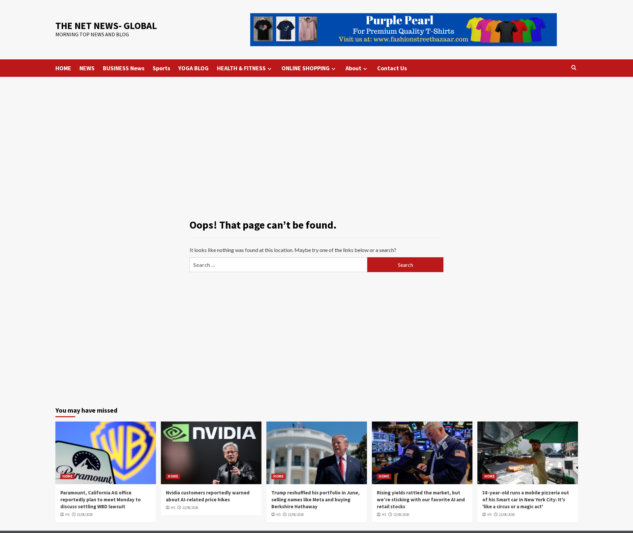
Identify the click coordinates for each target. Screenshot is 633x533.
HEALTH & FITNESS (241, 68)
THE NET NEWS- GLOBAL (106, 25)
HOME (63, 68)
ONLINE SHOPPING (306, 68)
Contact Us (392, 68)
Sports (161, 68)
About (353, 68)
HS (67, 514)
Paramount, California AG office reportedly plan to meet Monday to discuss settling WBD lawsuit (100, 499)
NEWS (87, 68)
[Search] (574, 68)
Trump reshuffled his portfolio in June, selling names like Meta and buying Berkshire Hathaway (315, 499)
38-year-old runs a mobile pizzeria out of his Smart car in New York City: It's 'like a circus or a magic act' (525, 499)
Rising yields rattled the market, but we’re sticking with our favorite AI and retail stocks (421, 499)
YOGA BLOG (193, 68)
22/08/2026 (85, 514)
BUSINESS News (123, 68)
